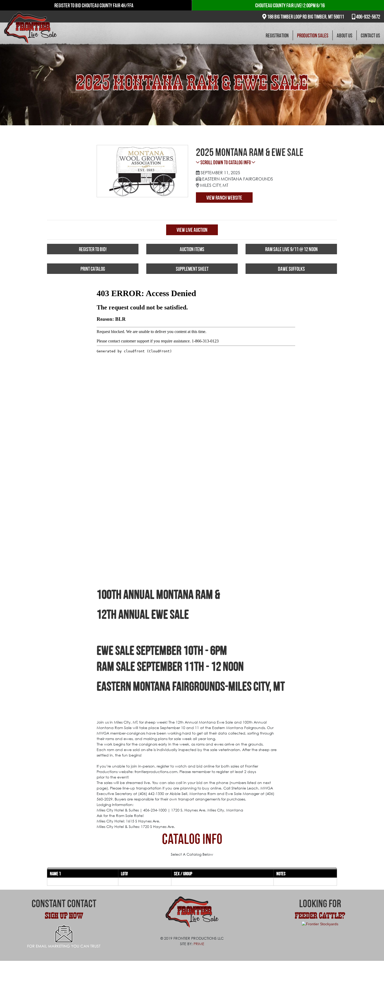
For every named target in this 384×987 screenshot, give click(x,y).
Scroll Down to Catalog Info (226, 162)
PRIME (199, 943)
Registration (277, 35)
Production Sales (312, 35)
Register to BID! (93, 249)
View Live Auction (192, 230)
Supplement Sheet (192, 269)
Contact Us (370, 35)
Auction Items (192, 249)
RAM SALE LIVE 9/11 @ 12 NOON (291, 249)
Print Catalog (92, 269)
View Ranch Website (224, 197)
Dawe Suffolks (291, 269)
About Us (344, 35)
